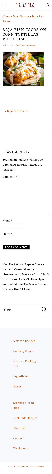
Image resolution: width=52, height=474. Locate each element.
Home (6, 16)
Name (7, 220)
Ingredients (21, 376)
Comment (10, 176)
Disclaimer (20, 448)
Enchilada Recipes (25, 418)
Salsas (17, 386)
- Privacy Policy (36, 467)
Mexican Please (21, 467)
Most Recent (21, 16)
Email (7, 234)
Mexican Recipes (24, 341)
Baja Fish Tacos (17, 111)
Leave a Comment (29, 45)
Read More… (23, 289)
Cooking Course (23, 351)
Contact (18, 438)
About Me (19, 428)
